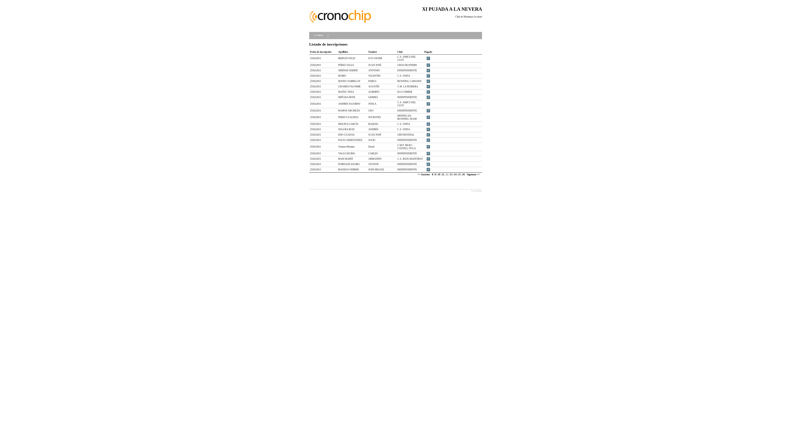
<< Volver (318, 35)
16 (463, 174)
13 (451, 174)
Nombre (372, 51)
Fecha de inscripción (320, 51)
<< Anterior (424, 174)
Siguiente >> (473, 174)
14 (455, 174)
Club (400, 51)
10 (439, 174)
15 (459, 174)
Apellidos (343, 51)
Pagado (428, 51)
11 (443, 174)
